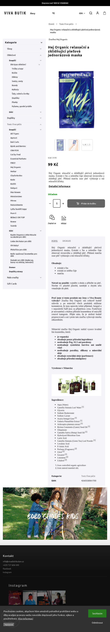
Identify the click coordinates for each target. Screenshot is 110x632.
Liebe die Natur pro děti (20, 241)
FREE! (13, 163)
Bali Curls (14, 142)
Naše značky (12, 277)
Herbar (13, 171)
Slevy (9, 48)
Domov (12, 267)
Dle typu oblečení (18, 64)
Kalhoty (15, 89)
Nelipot (13, 188)
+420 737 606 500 (11, 565)
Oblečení (11, 55)
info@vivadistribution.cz (13, 561)
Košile (14, 73)
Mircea (13, 200)
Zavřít (95, 228)
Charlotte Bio (16, 175)
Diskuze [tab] (67, 241)
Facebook (7, 568)
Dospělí (12, 60)
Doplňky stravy (16, 271)
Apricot (13, 138)
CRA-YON (14, 150)
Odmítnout (97, 622)
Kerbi (12, 179)
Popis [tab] (55, 241)
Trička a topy (17, 68)
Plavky (15, 102)
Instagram (7, 572)
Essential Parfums (18, 158)
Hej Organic (15, 167)
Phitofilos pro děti (18, 249)
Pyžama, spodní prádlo (22, 106)
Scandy (13, 225)
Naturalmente (16, 205)
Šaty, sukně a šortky (20, 93)
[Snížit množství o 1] (50, 203)
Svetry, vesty (17, 81)
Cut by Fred (15, 154)
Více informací (25, 618)
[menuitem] (34, 13)
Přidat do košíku (88, 203)
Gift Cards (12, 283)
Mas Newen (15, 192)
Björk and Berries (18, 146)
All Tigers (14, 133)
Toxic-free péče (14, 124)
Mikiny (15, 77)
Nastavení (9, 624)
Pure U (13, 213)
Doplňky (15, 98)
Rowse (13, 221)
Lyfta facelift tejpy (18, 209)
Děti (11, 112)
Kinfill (13, 184)
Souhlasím (97, 613)
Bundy (15, 85)
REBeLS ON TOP (17, 217)
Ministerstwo (16, 196)
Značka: (58, 39)
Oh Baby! (14, 245)
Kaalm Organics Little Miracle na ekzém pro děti (23, 235)
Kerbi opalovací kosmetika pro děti (23, 254)
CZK (81, 13)
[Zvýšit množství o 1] (63, 203)
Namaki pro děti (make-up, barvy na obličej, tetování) (22, 261)
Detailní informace (59, 186)
